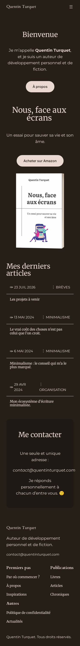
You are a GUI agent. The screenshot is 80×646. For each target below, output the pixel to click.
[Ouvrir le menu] (71, 6)
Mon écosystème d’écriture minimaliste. (32, 403)
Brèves (63, 287)
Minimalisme (58, 317)
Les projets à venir (25, 299)
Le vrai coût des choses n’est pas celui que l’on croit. (36, 331)
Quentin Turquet (21, 6)
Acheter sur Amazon (40, 161)
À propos (40, 86)
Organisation (52, 390)
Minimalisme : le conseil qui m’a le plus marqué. (38, 365)
